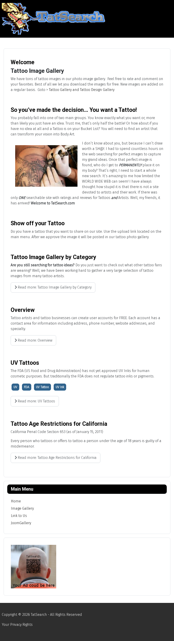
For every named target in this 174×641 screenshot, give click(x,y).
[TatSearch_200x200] (33, 566)
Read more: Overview (34, 340)
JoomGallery (21, 523)
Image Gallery (22, 508)
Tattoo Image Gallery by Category (53, 257)
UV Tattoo (42, 387)
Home (16, 501)
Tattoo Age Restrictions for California (59, 424)
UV (15, 387)
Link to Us (19, 516)
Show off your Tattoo (38, 223)
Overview (23, 310)
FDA (26, 387)
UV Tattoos (25, 363)
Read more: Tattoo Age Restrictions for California (57, 457)
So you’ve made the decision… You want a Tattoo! (74, 110)
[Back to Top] (166, 632)
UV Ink (60, 387)
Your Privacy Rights (17, 624)
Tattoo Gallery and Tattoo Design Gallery (81, 90)
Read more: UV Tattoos (36, 401)
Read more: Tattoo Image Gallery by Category (54, 287)
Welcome (22, 62)
